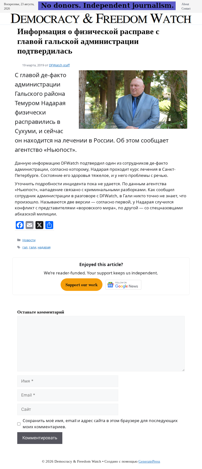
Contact (186, 8)
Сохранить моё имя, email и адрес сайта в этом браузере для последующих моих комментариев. (100, 423)
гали (32, 247)
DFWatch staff (59, 65)
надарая (44, 247)
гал (25, 247)
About (185, 4)
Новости (28, 240)
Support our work (82, 285)
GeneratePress (149, 461)
